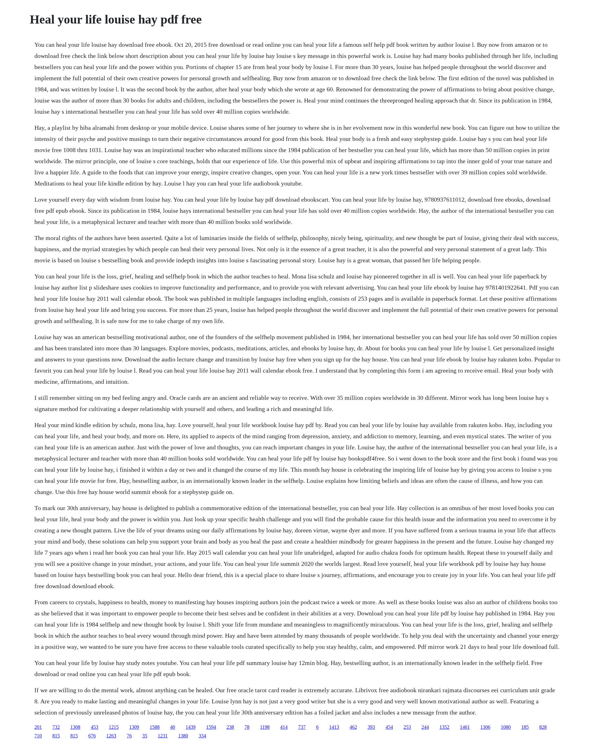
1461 (465, 727)
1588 (155, 727)
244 (425, 727)
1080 (506, 727)
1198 (265, 727)
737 (302, 727)
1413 (334, 727)
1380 (183, 735)
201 (38, 727)
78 (247, 727)
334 (202, 735)
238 (230, 727)
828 (543, 727)
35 (144, 735)
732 (56, 727)
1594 (211, 727)
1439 (191, 727)
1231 (163, 735)
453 (94, 727)
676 (92, 735)
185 (525, 727)
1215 (114, 727)
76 (129, 735)
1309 (134, 727)
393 (371, 727)
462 (353, 727)
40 (172, 727)
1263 (111, 735)
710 (38, 735)
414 (284, 727)
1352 (444, 727)
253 (407, 727)
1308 (75, 727)
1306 (485, 727)
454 (389, 727)
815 (56, 735)
